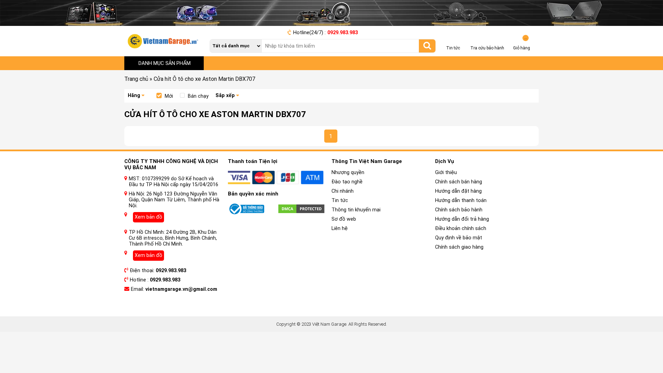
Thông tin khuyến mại (356, 210)
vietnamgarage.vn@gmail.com (181, 289)
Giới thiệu (446, 172)
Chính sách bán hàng (458, 182)
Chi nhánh (343, 191)
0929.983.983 (342, 33)
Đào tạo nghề (347, 182)
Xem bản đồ (148, 217)
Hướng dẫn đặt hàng (458, 191)
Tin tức (340, 200)
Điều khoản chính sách (460, 228)
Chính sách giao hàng (459, 247)
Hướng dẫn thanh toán (461, 200)
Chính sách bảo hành (458, 210)
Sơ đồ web (344, 219)
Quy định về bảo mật (458, 238)
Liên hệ (340, 228)
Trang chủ (136, 79)
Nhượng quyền (348, 172)
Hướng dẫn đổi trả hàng (462, 219)
